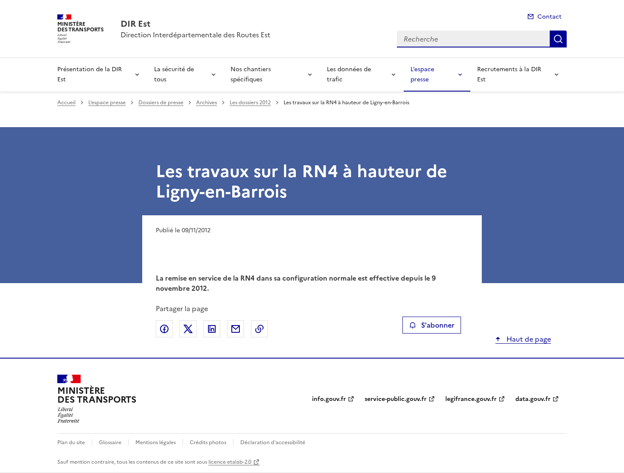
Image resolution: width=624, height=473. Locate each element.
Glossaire (110, 442)
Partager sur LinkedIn (211, 328)
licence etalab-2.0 (229, 462)
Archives (206, 102)
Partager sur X (188, 328)
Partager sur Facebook (164, 328)
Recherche (558, 39)
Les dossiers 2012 (250, 102)
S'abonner (437, 325)
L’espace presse (422, 74)
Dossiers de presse (160, 102)
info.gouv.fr (329, 399)
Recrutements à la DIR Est (509, 74)
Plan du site (71, 442)
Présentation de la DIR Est (89, 74)
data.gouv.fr (533, 399)
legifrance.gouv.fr (471, 399)
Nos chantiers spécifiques (250, 74)
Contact (549, 16)
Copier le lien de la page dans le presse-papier (259, 328)
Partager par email (235, 328)
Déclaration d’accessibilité (272, 442)
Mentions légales (155, 442)
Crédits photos (208, 442)
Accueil (66, 102)
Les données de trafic (349, 74)
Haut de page (528, 339)
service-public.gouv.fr (396, 399)
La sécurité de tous (174, 74)
